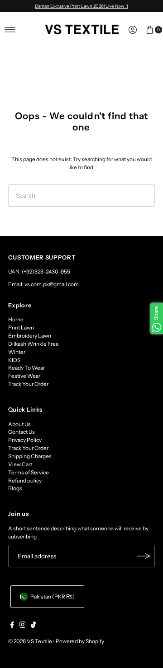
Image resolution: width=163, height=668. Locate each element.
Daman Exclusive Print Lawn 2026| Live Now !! (81, 6)
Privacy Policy (25, 439)
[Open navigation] (10, 30)
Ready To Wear (26, 367)
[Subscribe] (143, 556)
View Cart (20, 464)
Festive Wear (24, 375)
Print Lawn (21, 327)
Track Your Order (28, 383)
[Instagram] (22, 626)
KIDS (14, 360)
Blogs (15, 488)
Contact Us (21, 431)
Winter (16, 351)
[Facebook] (12, 626)
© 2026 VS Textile (30, 641)
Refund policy (25, 480)
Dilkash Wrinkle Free (33, 343)
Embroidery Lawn (29, 335)
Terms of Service (28, 472)
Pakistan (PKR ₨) (52, 596)
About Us (19, 424)
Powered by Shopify (80, 641)
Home (16, 319)
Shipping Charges (30, 456)
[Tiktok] (33, 626)
